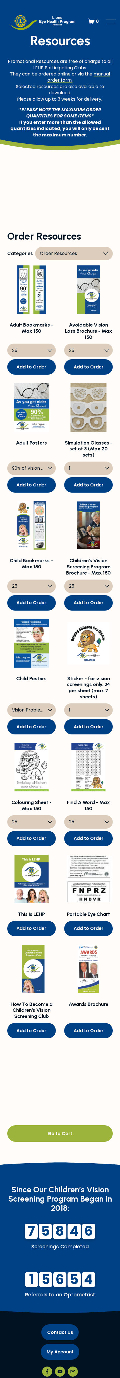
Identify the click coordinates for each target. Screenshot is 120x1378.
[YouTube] (60, 1372)
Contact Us (60, 1332)
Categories (20, 253)
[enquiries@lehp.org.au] (73, 1372)
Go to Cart (60, 1133)
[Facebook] (47, 1372)
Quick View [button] (31, 304)
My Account (60, 1352)
